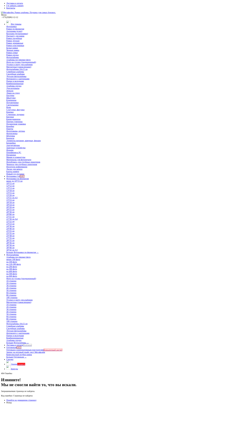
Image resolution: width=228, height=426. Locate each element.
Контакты (10, 8)
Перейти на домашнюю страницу (21, 400)
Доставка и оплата (14, 3)
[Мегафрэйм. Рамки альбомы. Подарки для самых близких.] (28, 12)
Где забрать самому (15, 5)
